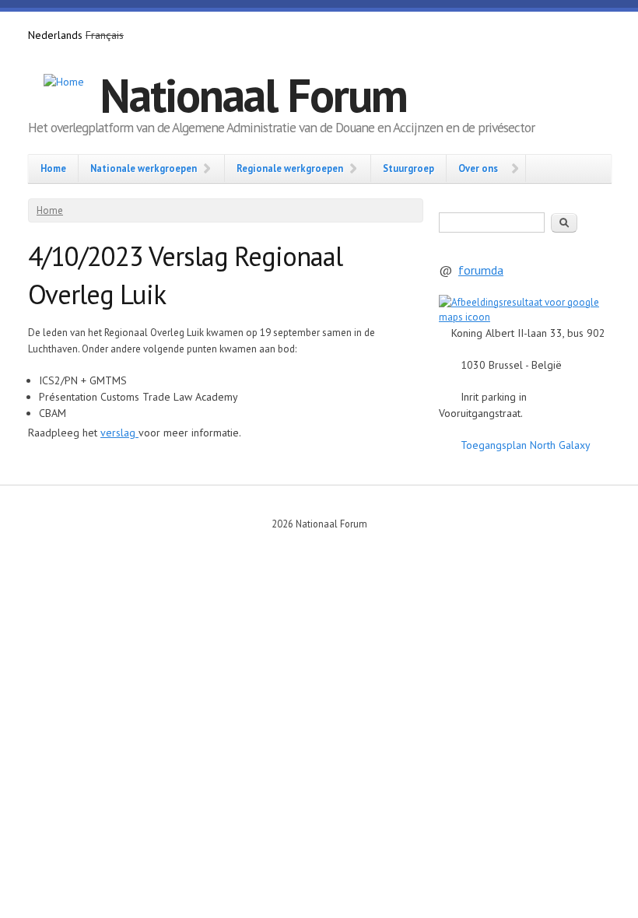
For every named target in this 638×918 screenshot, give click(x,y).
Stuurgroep (408, 168)
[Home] (64, 82)
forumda (480, 270)
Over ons (478, 168)
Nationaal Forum (253, 95)
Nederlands (55, 35)
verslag (119, 433)
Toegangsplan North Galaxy (526, 445)
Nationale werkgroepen (143, 168)
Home (53, 168)
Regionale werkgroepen (290, 168)
